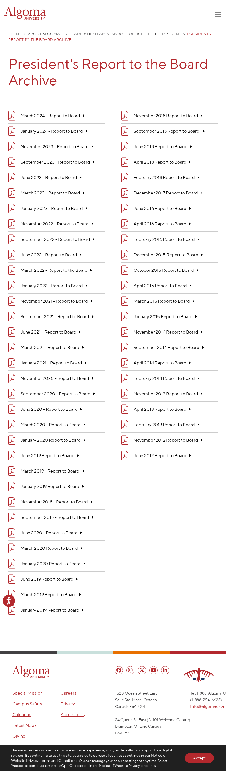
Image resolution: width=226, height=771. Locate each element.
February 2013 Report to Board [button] (164, 424)
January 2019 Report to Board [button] (50, 486)
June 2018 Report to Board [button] (160, 146)
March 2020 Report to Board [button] (49, 548)
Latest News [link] (24, 725)
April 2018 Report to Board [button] (160, 162)
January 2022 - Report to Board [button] (52, 285)
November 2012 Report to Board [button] (166, 440)
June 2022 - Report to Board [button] (49, 254)
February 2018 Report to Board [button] (164, 177)
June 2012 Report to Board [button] (160, 455)
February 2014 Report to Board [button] (164, 378)
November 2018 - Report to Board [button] (54, 502)
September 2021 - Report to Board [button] (55, 316)
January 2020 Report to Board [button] (51, 440)
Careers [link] (68, 693)
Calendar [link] (21, 714)
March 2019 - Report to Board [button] (50, 471)
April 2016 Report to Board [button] (160, 223)
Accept (199, 758)
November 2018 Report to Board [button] (166, 115)
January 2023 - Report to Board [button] (52, 208)
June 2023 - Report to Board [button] (49, 177)
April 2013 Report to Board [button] (160, 409)
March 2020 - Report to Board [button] (51, 424)
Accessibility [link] (73, 714)
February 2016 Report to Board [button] (164, 239)
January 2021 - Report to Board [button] (51, 363)
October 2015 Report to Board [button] (164, 270)
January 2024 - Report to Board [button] (52, 131)
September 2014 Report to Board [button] (167, 347)
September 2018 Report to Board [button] (167, 131)
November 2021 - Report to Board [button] (54, 301)
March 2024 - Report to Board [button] (50, 115)
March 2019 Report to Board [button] (49, 594)
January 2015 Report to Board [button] (163, 316)
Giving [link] (18, 736)
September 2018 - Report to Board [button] (55, 517)
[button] (31, 672)
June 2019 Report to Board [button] (47, 455)
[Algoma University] (25, 13)
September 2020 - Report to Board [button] (56, 393)
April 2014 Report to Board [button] (160, 363)
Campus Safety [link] (27, 703)
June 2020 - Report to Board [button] (49, 409)
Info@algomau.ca (207, 706)
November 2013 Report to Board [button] (166, 393)
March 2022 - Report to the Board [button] (54, 270)
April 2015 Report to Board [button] (160, 285)
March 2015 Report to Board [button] (162, 301)
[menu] (119, 670)
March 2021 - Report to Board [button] (50, 347)
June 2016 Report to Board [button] (160, 208)
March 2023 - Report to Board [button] (50, 193)
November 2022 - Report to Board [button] (55, 223)
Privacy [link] (68, 703)
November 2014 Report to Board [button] (166, 332)
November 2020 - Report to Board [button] (55, 378)
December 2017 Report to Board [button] (166, 193)
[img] (11, 116)
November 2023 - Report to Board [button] (55, 146)
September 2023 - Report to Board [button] (55, 162)
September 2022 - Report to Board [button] (55, 239)
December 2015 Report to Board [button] (166, 254)
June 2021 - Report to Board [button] (48, 332)
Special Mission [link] (27, 693)
